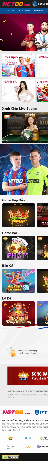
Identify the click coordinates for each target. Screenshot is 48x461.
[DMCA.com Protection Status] (10, 457)
